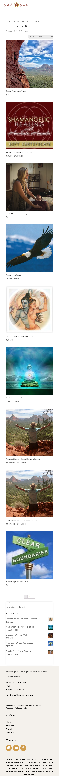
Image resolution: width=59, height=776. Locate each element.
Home (8, 21)
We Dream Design (21, 708)
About (9, 728)
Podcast (10, 725)
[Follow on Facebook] (23, 748)
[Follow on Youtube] (16, 748)
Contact (10, 732)
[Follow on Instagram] (9, 748)
